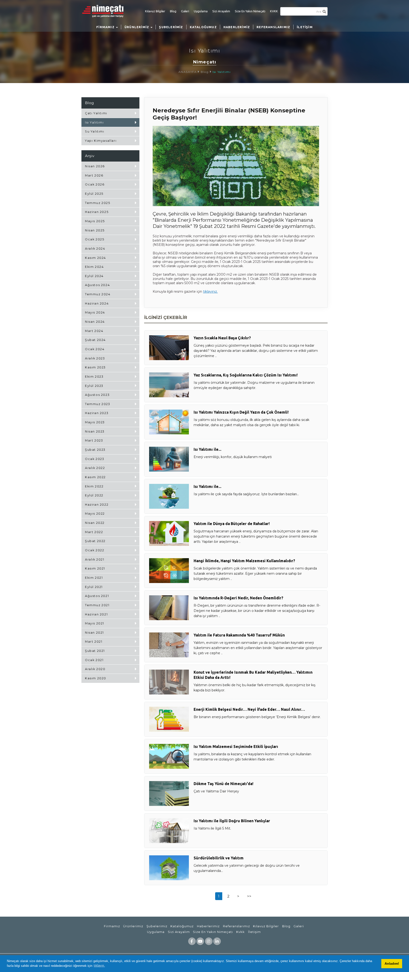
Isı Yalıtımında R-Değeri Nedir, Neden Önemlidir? (238, 598)
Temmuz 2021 (97, 605)
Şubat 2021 (95, 651)
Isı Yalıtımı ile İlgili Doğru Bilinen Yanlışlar (232, 821)
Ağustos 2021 (97, 596)
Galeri (185, 11)
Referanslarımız (236, 926)
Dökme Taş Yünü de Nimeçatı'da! (223, 784)
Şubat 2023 (95, 449)
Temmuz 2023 (97, 404)
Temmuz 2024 (98, 294)
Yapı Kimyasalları (100, 140)
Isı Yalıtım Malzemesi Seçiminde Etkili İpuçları (236, 746)
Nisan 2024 (95, 321)
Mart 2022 (94, 532)
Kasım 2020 (95, 678)
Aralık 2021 (94, 559)
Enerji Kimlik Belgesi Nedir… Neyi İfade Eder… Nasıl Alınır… (249, 709)
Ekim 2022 (94, 486)
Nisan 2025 (95, 230)
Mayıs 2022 (95, 513)
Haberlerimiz (208, 926)
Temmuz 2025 (97, 203)
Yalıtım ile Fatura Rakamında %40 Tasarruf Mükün (239, 635)
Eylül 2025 (94, 193)
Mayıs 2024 (95, 312)
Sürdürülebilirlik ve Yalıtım (219, 858)
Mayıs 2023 (95, 422)
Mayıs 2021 (94, 623)
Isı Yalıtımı (222, 72)
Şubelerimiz (157, 926)
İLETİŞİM (305, 27)
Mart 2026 (94, 175)
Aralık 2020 (95, 669)
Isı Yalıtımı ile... (207, 449)
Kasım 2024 (95, 258)
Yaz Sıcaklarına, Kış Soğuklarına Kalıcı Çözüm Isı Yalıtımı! (246, 375)
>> (249, 896)
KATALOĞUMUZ (203, 27)
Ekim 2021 (94, 577)
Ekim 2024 (94, 267)
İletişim (254, 932)
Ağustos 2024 (97, 285)
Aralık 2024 (95, 248)
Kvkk (240, 932)
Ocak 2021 (94, 660)
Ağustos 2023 (97, 395)
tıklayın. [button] (99, 965)
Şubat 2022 (95, 541)
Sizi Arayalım (221, 11)
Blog (173, 11)
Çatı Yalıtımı (96, 113)
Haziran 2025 (96, 212)
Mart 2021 (93, 641)
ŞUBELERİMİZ (171, 27)
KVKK (274, 11)
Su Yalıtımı (94, 131)
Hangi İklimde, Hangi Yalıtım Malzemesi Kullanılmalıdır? (244, 561)
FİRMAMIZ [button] (106, 27)
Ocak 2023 (94, 459)
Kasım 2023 (95, 367)
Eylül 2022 (94, 495)
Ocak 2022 (94, 550)
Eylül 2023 (94, 386)
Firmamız (112, 926)
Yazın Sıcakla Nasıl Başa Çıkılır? (222, 338)
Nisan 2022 (95, 523)
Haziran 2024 (97, 303)
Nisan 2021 (94, 632)
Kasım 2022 (95, 477)
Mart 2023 (94, 440)
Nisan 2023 (95, 431)
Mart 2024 (94, 331)
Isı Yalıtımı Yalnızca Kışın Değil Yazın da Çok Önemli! (241, 412)
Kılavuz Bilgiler (155, 11)
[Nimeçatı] (105, 11)
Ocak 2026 (94, 184)
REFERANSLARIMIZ (273, 27)
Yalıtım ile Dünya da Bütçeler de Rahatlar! (232, 523)
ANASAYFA (187, 72)
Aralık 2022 (95, 468)
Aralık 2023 (95, 358)
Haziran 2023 (96, 413)
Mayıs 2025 (95, 221)
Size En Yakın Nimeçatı (250, 11)
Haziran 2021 (96, 614)
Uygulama (201, 11)
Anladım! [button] (392, 963)
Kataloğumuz (182, 926)
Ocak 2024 (94, 349)
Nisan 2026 (95, 166)
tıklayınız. (210, 291)
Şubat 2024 (95, 340)
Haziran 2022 (96, 504)
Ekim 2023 (94, 376)
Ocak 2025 (94, 239)
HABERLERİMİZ (236, 27)
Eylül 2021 (94, 587)
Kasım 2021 (95, 568)
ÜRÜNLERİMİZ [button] (137, 27)
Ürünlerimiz (133, 926)
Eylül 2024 (94, 276)
